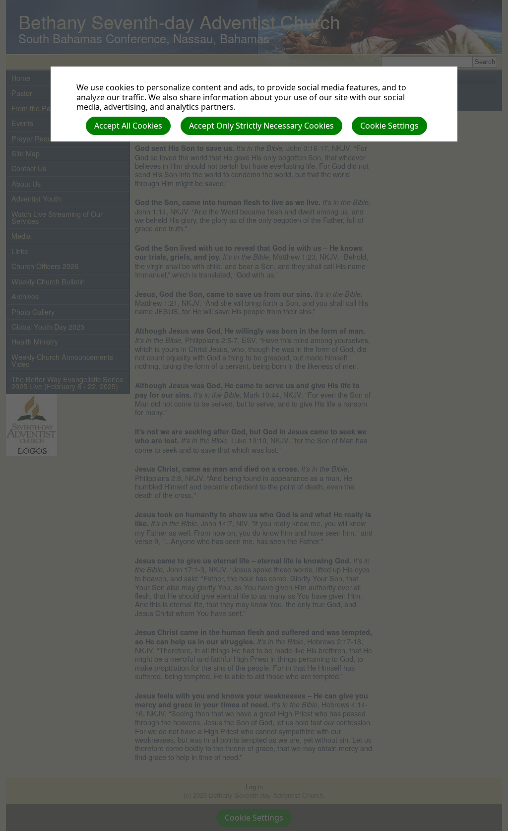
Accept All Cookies (128, 125)
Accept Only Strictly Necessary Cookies (261, 125)
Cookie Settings (389, 125)
